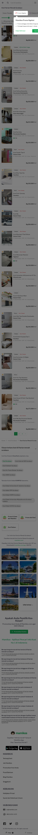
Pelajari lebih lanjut (20, 31)
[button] (20, 13)
